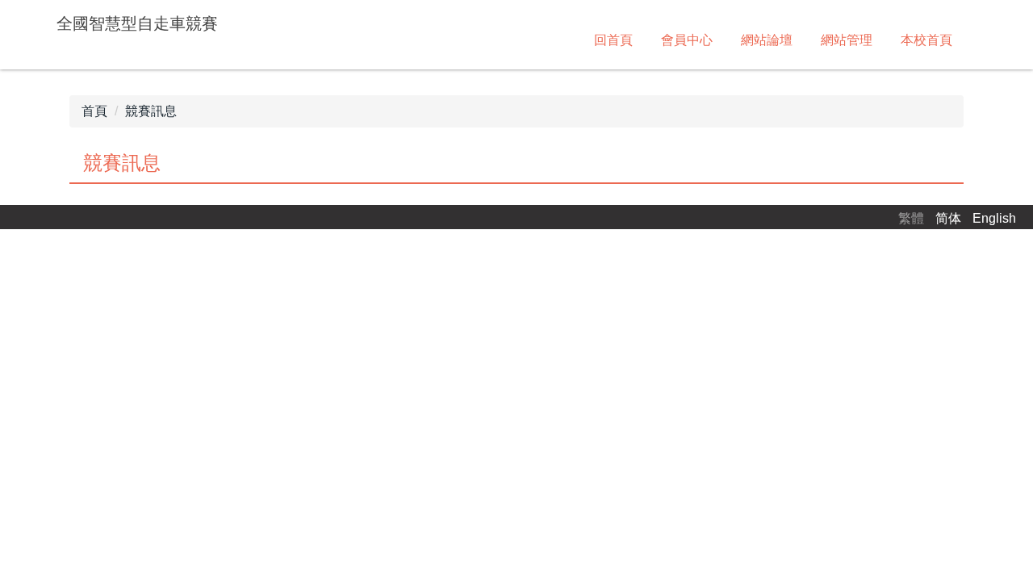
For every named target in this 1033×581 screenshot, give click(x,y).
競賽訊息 (151, 111)
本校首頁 (926, 40)
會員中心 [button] (687, 40)
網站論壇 (767, 40)
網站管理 (846, 40)
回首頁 (613, 40)
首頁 (94, 111)
